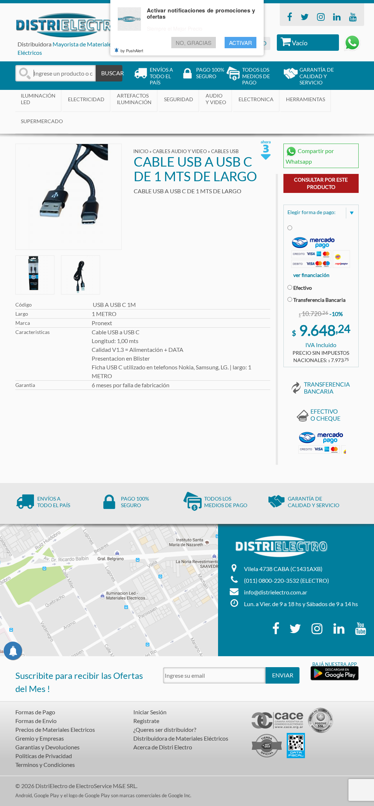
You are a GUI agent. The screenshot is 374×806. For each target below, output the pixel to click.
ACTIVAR (240, 42)
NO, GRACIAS (193, 42)
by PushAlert (132, 50)
